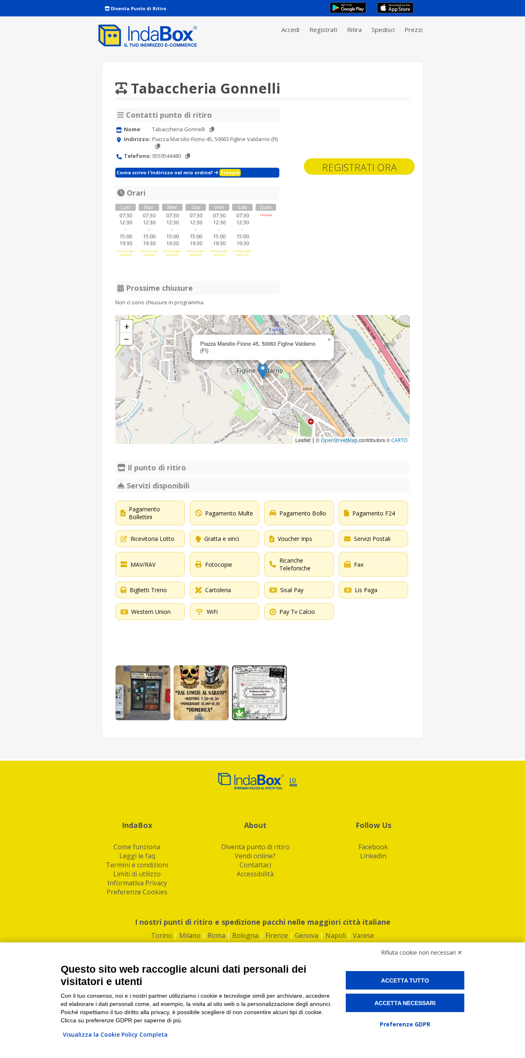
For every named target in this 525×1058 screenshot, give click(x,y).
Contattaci (255, 864)
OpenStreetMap (339, 440)
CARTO (399, 440)
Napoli (335, 935)
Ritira (354, 29)
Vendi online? (255, 855)
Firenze (276, 935)
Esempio (230, 173)
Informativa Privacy (137, 882)
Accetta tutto (405, 980)
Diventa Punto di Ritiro (138, 8)
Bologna (245, 935)
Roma (216, 935)
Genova (306, 935)
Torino (161, 935)
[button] (263, 371)
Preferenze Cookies (137, 891)
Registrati (323, 29)
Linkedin (373, 855)
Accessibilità (255, 873)
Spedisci (383, 29)
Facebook (373, 846)
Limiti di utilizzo (137, 873)
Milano (190, 935)
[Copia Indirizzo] (157, 146)
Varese (363, 935)
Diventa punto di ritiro (255, 846)
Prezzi (413, 29)
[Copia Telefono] (187, 156)
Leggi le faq (137, 855)
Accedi (290, 29)
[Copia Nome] (212, 129)
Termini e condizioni (137, 864)
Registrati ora (359, 167)
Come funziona (137, 846)
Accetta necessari (405, 1003)
